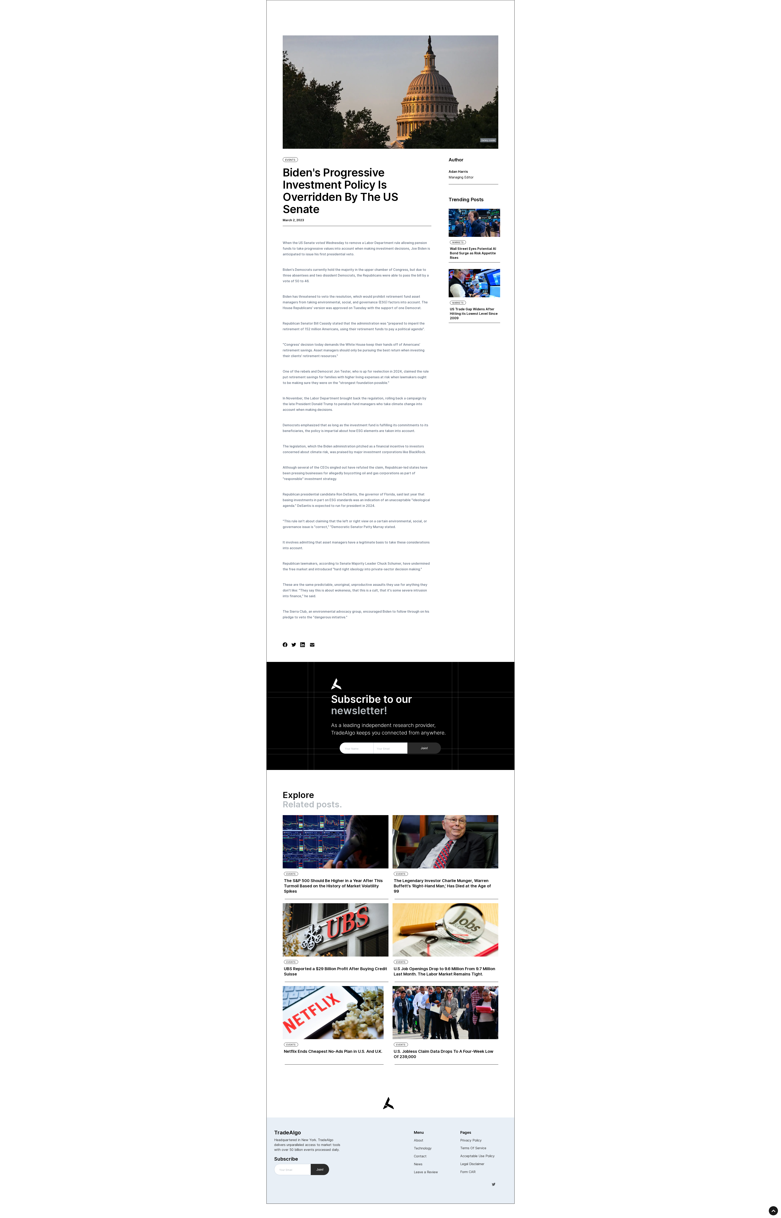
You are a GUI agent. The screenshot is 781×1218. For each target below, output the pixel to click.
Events (290, 159)
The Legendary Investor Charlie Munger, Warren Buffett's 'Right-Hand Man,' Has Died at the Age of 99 (442, 886)
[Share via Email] (312, 646)
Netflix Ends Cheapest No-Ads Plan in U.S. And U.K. (333, 1051)
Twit (494, 1184)
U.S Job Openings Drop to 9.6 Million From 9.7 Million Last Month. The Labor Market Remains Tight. (444, 971)
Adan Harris (458, 171)
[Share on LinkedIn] (302, 644)
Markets (458, 242)
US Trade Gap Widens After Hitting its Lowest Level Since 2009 (474, 313)
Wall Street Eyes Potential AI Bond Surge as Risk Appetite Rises (473, 253)
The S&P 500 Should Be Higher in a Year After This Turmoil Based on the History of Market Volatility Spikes (333, 886)
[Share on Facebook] (285, 644)
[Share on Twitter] (293, 644)
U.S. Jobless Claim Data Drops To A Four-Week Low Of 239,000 (443, 1054)
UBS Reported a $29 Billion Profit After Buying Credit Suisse (335, 971)
